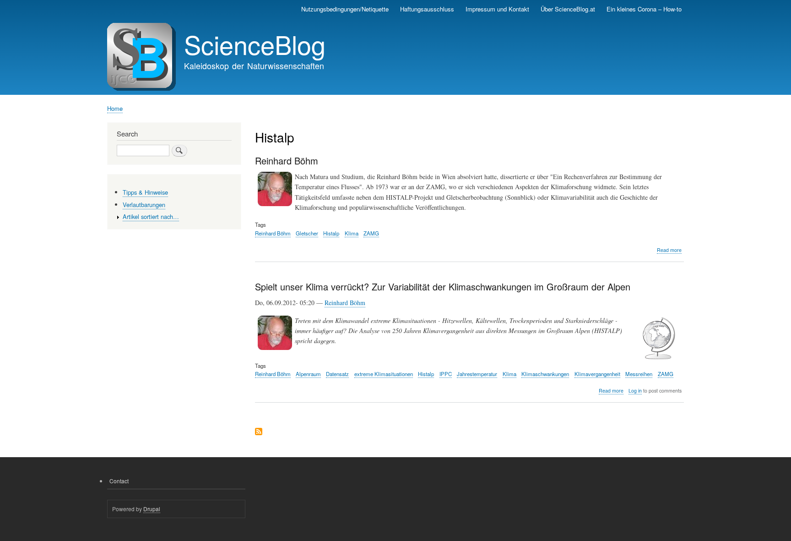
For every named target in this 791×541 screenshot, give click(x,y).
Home (115, 108)
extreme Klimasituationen (383, 373)
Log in (635, 390)
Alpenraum (308, 373)
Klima (351, 233)
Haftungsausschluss (427, 9)
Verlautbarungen (144, 204)
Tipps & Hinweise (145, 192)
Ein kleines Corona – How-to (644, 9)
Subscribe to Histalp (258, 432)
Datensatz (337, 373)
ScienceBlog (254, 44)
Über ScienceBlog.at (568, 9)
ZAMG (371, 233)
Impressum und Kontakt (497, 9)
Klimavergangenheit (597, 373)
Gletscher (307, 233)
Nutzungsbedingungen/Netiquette (345, 9)
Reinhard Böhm (273, 233)
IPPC (445, 373)
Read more (669, 250)
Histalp (331, 233)
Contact (119, 481)
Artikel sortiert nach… (151, 216)
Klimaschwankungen (545, 373)
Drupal (151, 509)
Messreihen (638, 373)
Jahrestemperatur (477, 373)
